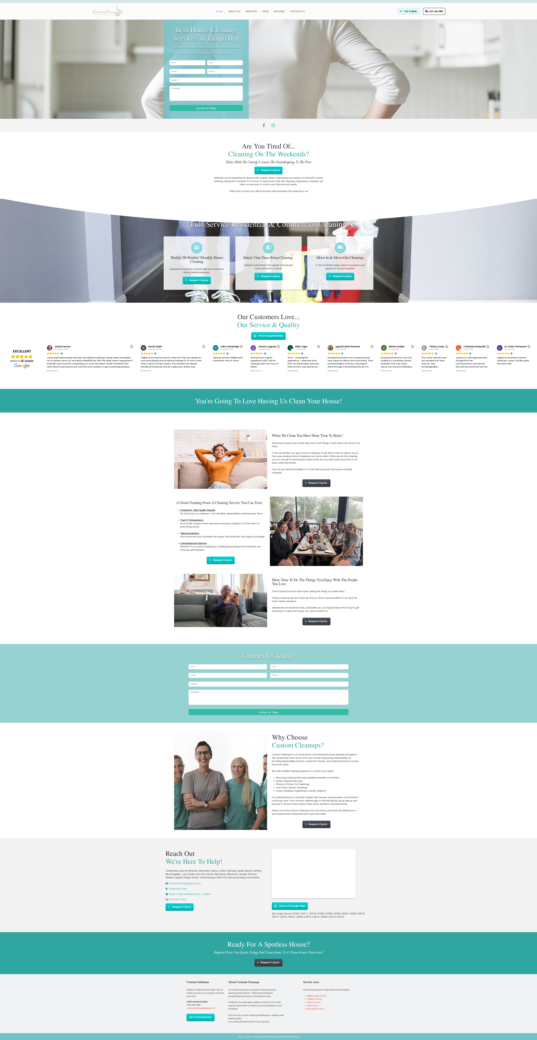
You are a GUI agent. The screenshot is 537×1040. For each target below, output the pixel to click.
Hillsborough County (316, 996)
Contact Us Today (206, 108)
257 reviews (27, 360)
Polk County (313, 1005)
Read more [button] (52, 371)
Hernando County (315, 1009)
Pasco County (314, 1002)
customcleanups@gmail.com (201, 1008)
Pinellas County (314, 999)
